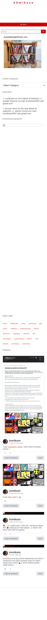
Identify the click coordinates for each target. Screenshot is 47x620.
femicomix (6, 333)
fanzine (36, 328)
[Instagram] (23, 11)
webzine (5, 344)
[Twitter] (31, 11)
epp (40, 323)
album (5, 323)
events (5, 328)
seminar (29, 339)
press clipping (19, 339)
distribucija (32, 323)
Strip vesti (12, 497)
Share (40, 458)
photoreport (7, 339)
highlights (16, 333)
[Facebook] (16, 11)
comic (23, 323)
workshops (15, 344)
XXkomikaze (26, 344)
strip (36, 339)
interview (26, 333)
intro (33, 333)
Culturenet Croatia (15, 447)
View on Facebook (11, 458)
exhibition (14, 328)
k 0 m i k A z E (23, 2)
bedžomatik (14, 323)
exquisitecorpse (25, 328)
